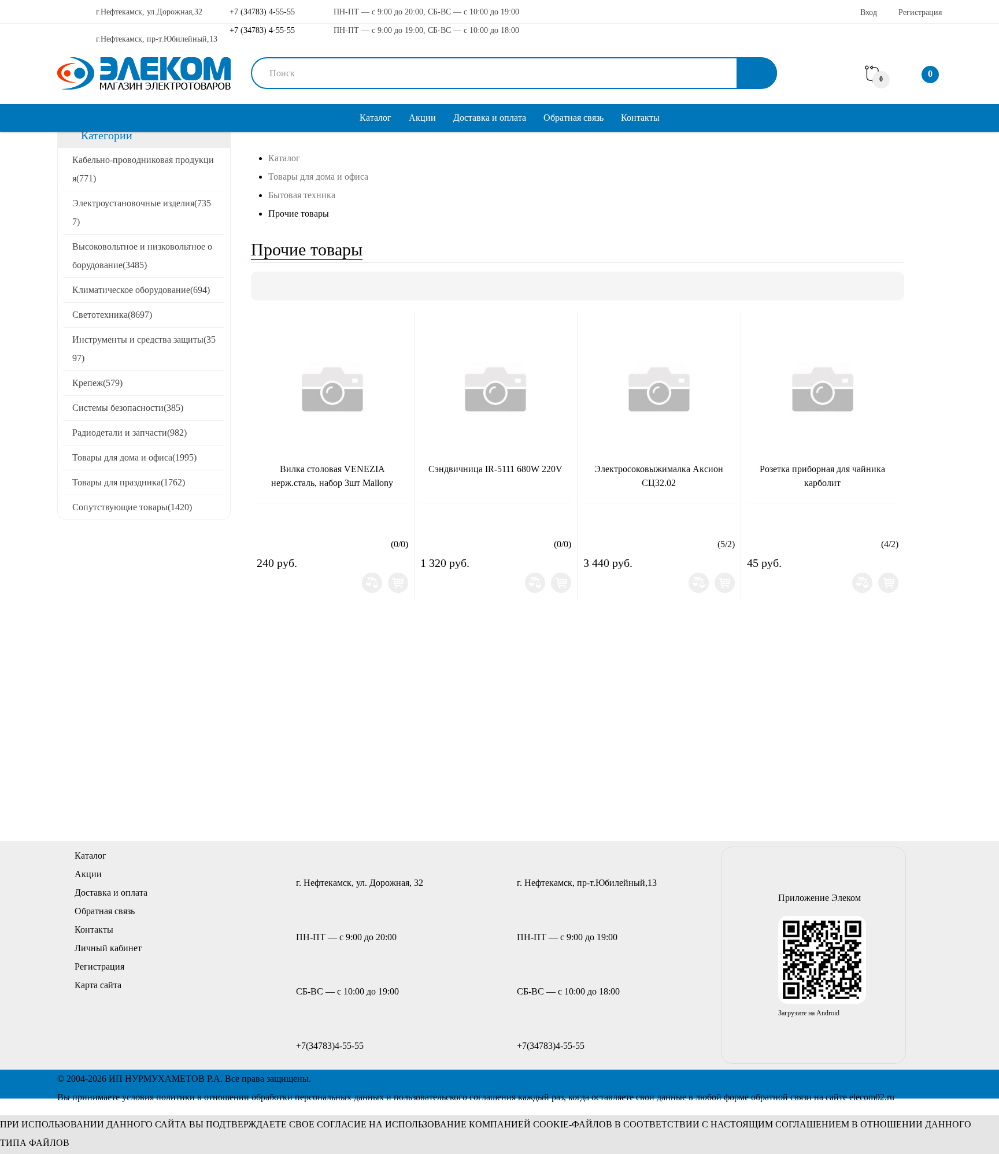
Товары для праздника (128, 482)
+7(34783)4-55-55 (330, 1046)
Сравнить (372, 583)
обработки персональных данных (317, 1097)
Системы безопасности (127, 408)
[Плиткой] (265, 286)
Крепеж (97, 383)
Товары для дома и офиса (134, 457)
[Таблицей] (304, 286)
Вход (868, 12)
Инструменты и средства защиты (144, 349)
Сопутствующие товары (132, 507)
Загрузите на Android (808, 1013)
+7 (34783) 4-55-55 (261, 12)
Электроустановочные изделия (141, 212)
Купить (398, 583)
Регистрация (920, 12)
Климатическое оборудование (141, 290)
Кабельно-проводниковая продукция (143, 169)
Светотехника (112, 315)
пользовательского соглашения (455, 1097)
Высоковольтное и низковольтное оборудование (142, 256)
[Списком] (285, 286)
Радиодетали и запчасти (129, 432)
